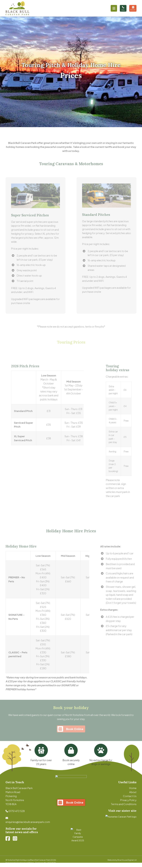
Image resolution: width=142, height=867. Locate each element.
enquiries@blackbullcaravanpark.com (28, 821)
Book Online (74, 729)
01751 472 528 (16, 811)
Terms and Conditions (123, 804)
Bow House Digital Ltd (126, 860)
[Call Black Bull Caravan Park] (123, 8)
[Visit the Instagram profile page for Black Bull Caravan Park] (15, 838)
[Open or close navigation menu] (114, 8)
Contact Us (129, 796)
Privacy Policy (128, 800)
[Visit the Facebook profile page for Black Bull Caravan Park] (8, 838)
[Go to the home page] (17, 8)
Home (132, 788)
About (132, 792)
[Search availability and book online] (132, 8)
